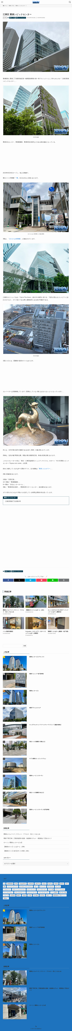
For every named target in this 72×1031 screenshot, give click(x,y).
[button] (8, 580)
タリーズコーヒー (41, 889)
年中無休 (36, 895)
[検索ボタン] (70, 2)
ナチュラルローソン (20, 892)
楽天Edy (42, 895)
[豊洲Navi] (36, 2)
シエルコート (7, 889)
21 (4, 883)
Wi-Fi (67, 883)
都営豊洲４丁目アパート (59, 895)
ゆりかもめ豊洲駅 (15, 239)
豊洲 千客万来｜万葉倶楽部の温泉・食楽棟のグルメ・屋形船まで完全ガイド (28, 838)
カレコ (36, 886)
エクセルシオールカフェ (26, 886)
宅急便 (24, 895)
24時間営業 (10, 883)
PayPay (50, 883)
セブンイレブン (31, 889)
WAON (61, 883)
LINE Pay (37, 883)
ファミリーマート (31, 892)
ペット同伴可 (54, 892)
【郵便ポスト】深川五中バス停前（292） (17, 851)
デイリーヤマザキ (59, 889)
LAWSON (30, 883)
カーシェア (43, 886)
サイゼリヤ (50, 886)
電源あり (6, 898)
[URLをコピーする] (63, 580)
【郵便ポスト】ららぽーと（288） (15, 846)
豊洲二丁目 (12, 17)
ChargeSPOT (22, 883)
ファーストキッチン (43, 892)
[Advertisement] (36, 158)
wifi (4, 886)
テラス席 (51, 889)
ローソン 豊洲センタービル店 (13, 842)
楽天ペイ (49, 895)
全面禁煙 (12, 895)
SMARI (56, 883)
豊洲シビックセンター (21, 17)
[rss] (36, 1026)
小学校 (29, 895)
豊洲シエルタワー (44, 468)
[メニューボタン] (2, 2)
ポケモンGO (63, 892)
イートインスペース (12, 886)
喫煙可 (18, 895)
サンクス (58, 886)
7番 (17, 178)
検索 (25, 645)
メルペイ (6, 895)
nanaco (44, 883)
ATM (16, 883)
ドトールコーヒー (8, 892)
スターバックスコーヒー (19, 889)
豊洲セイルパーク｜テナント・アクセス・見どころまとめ (22, 834)
